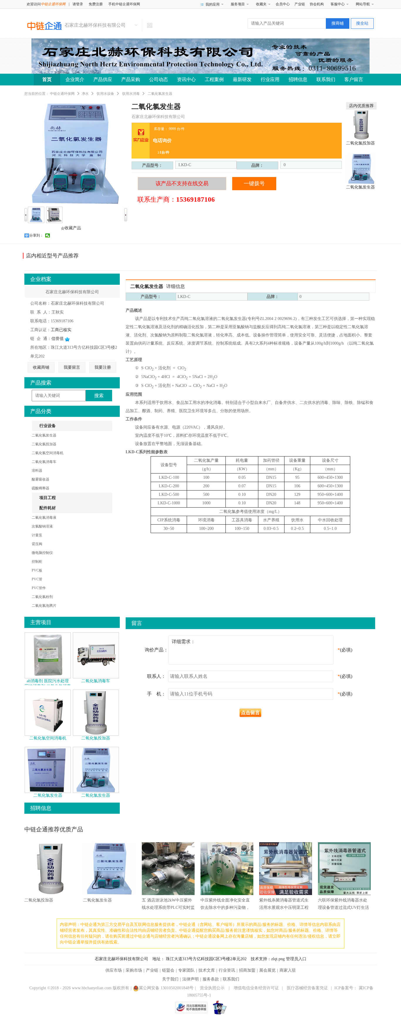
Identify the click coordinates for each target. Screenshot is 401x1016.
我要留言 (72, 367)
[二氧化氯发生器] (361, 168)
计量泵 (37, 535)
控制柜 (37, 562)
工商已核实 (61, 330)
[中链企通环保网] (44, 25)
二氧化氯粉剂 (42, 597)
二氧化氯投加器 (360, 143)
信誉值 (58, 338)
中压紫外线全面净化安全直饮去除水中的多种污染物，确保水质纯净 (225, 907)
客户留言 (353, 79)
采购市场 (134, 970)
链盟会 (168, 970)
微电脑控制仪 (42, 553)
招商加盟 (247, 970)
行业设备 (47, 426)
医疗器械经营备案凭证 (307, 988)
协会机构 (317, 4)
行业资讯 (227, 970)
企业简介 (74, 79)
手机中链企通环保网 (124, 4)
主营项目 (40, 622)
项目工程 (47, 498)
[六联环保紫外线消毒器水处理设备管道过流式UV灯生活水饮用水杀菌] (344, 869)
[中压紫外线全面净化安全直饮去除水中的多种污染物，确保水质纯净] (227, 869)
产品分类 (40, 411)
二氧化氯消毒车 (44, 462)
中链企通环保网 (62, 94)
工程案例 (214, 79)
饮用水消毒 (131, 94)
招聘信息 (298, 79)
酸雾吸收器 (40, 479)
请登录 (78, 4)
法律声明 (190, 979)
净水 (85, 94)
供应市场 (113, 970)
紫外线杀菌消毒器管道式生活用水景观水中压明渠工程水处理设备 (284, 907)
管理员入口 (296, 959)
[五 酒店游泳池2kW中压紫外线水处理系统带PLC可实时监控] (168, 869)
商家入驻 (287, 970)
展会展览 (267, 970)
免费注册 (96, 4)
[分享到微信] (47, 235)
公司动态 (158, 79)
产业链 (299, 4)
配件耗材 (47, 508)
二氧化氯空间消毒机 (47, 453)
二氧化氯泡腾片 (44, 606)
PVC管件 (39, 588)
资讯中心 (186, 79)
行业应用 (270, 79)
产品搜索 (40, 383)
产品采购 (130, 79)
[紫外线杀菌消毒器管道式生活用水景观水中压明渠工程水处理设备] (285, 869)
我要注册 (103, 367)
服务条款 (211, 979)
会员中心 (283, 4)
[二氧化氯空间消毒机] (48, 712)
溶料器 (37, 471)
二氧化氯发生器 (360, 187)
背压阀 (37, 544)
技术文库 (206, 970)
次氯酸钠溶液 (42, 526)
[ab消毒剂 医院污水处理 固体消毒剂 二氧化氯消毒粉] (48, 655)
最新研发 (242, 79)
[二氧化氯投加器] (361, 124)
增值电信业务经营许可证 (256, 988)
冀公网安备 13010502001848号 (166, 988)
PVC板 (37, 570)
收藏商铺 (41, 367)
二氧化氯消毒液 (44, 517)
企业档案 (40, 279)
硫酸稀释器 (40, 488)
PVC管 (37, 579)
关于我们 (170, 979)
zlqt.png (278, 959)
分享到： (36, 235)
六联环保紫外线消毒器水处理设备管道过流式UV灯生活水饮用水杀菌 (343, 907)
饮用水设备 (105, 94)
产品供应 (102, 79)
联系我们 (325, 79)
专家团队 (186, 970)
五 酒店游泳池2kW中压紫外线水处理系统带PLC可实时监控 (168, 907)
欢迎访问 (46, 4)
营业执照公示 (212, 988)
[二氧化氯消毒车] (96, 655)
